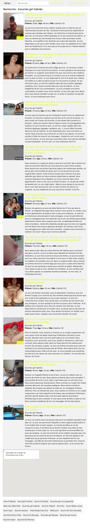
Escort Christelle (41, 501)
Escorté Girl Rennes (25, 520)
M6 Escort (54, 510)
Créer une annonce (77, 3)
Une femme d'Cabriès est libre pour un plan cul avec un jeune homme (55, 281)
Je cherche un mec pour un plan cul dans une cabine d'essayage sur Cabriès (55, 56)
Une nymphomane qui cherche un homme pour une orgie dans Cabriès (54, 196)
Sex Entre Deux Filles (12, 515)
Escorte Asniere (21, 510)
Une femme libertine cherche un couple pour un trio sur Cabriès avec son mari (55, 363)
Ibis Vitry (60, 506)
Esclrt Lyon (8, 510)
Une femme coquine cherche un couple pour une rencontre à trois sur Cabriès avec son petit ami (53, 239)
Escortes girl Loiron (68, 515)
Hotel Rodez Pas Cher (39, 510)
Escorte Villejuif (48, 506)
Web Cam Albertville (12, 506)
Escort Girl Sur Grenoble (71, 510)
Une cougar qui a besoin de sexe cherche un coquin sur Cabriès (55, 408)
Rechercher (57, 3)
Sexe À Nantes (10, 501)
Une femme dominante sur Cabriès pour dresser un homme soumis (54, 16)
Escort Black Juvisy (74, 506)
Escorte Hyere (9, 520)
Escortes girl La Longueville (61, 501)
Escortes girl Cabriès (31, 506)
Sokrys (6, 3)
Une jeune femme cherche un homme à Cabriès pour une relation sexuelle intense (55, 103)
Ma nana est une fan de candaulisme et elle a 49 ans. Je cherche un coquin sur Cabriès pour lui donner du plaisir (53, 149)
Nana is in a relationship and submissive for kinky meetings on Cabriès (53, 321)
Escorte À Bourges (31, 515)
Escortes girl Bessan (49, 515)
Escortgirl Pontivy (25, 501)
